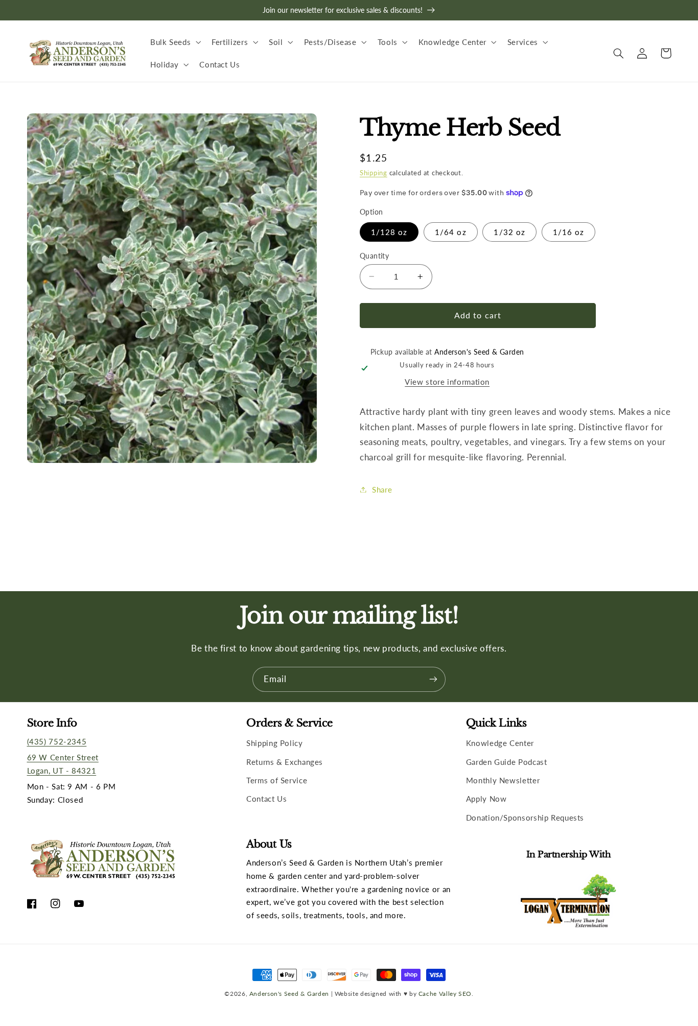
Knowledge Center (500, 743)
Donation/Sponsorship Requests (525, 817)
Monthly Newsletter (503, 780)
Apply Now (486, 798)
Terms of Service (276, 780)
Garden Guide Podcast (506, 761)
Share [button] (382, 489)
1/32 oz (509, 231)
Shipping (373, 172)
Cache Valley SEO (445, 993)
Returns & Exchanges (284, 761)
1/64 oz (450, 231)
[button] (174, 42)
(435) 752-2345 (57, 741)
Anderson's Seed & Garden (289, 993)
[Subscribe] (433, 679)
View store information (447, 381)
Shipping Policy (274, 743)
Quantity (374, 255)
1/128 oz (389, 231)
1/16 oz (568, 231)
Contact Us (266, 798)
